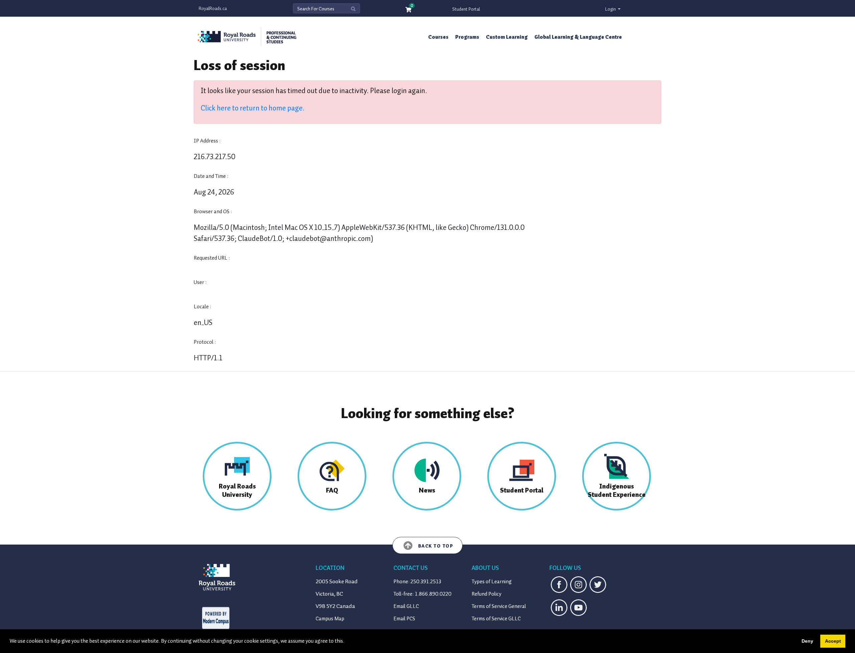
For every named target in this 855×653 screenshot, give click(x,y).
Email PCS (404, 619)
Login (611, 9)
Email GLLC (406, 606)
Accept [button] (833, 641)
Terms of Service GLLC (496, 619)
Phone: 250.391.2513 (417, 582)
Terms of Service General (499, 606)
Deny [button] (807, 641)
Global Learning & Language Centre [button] (578, 37)
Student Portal (466, 9)
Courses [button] (438, 37)
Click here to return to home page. (253, 107)
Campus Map (330, 619)
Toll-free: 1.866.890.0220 (422, 594)
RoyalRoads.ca (213, 8)
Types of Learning (492, 582)
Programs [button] (467, 37)
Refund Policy (486, 594)
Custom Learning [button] (507, 37)
